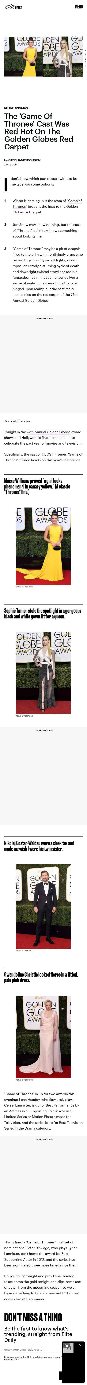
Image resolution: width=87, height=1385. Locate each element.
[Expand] (66, 1345)
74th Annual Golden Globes (49, 432)
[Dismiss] (80, 1345)
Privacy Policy (11, 1359)
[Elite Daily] (13, 7)
